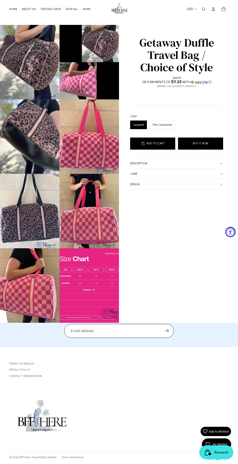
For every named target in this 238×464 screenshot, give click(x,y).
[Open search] (203, 9)
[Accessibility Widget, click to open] (230, 232)
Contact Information (25, 376)
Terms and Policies (72, 457)
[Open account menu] (213, 9)
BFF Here (25, 457)
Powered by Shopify (44, 457)
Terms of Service (21, 363)
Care (133, 173)
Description (138, 163)
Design (135, 184)
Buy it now (200, 143)
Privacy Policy (19, 369)
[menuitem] (86, 9)
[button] (176, 82)
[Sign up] (167, 331)
